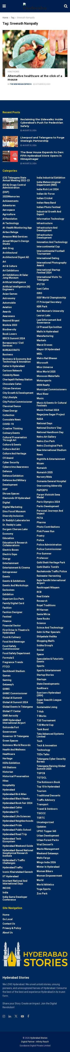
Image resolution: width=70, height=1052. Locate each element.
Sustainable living (47, 707)
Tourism (41, 791)
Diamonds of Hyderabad (16, 498)
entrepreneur (10, 572)
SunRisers (42, 688)
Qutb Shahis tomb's (48, 567)
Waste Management (48, 849)
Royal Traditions (46, 605)
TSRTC (41, 817)
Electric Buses (11, 549)
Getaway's (8, 684)
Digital (6, 502)
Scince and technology (50, 627)
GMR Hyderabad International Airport (14, 721)
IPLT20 (41, 284)
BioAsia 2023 (10, 325)
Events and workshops (15, 585)
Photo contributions (48, 526)
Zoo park (42, 893)
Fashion (7, 607)
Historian (8, 771)
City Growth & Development (18, 393)
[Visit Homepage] (35, 6)
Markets (41, 340)
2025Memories (11, 196)
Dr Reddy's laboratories (16, 520)
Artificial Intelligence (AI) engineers (16, 288)
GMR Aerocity (10, 715)
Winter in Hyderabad (48, 866)
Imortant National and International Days (15, 882)
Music (40, 398)
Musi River (43, 394)
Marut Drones (44, 345)
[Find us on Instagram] (4, 1016)
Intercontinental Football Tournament (51, 252)
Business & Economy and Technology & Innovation (17, 360)
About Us (8, 932)
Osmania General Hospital (51, 481)
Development (10, 484)
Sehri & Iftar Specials (48, 632)
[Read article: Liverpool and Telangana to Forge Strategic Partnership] (10, 141)
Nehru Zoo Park (46, 441)
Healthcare (13, 72)
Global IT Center (12, 711)
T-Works (41, 716)
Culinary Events (11, 433)
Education (8, 538)
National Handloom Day (50, 432)
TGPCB (41, 773)
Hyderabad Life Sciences (17, 816)
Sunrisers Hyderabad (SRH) (49, 694)
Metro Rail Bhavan (47, 358)
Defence (7, 471)
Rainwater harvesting (49, 575)
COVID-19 (8, 424)
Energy (6, 558)
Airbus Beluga (10, 232)
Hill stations (9, 767)
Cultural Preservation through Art (15, 439)
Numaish (42, 468)
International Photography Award (51, 264)
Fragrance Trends (13, 662)
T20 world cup (45, 725)
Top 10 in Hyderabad (48, 786)
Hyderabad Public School (17, 829)
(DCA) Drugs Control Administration (14, 186)
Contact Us (9, 923)
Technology (43, 750)
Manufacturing (45, 336)
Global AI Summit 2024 (15, 702)
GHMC (6, 689)
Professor (42, 558)
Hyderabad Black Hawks (16, 798)
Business (8, 354)
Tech (39, 741)
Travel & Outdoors (47, 809)
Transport (42, 804)
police (40, 540)
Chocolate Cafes (12, 384)
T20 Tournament (46, 720)
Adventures (9, 205)
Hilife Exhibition (11, 763)
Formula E (8, 657)
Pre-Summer (44, 553)
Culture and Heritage (14, 453)
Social (40, 650)
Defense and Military (14, 480)
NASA (40, 419)
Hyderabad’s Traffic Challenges (14, 861)
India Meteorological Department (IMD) (48, 183)
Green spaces (10, 740)
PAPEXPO (42, 490)
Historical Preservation (16, 776)
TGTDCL (42, 777)
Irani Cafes (43, 288)
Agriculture (9, 214)
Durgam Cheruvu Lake (15, 529)
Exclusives (8, 590)
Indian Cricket (44, 198)
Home (5, 17)
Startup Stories (45, 675)
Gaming (7, 680)
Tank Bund (43, 729)
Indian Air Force (46, 193)
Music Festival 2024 (48, 410)
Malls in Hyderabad (47, 331)
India (5, 892)
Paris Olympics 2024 (48, 501)
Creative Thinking (13, 428)
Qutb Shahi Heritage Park (51, 562)
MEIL (39, 353)
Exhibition (8, 594)
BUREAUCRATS (11, 350)
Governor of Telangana (16, 736)
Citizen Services (12, 388)
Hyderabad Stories (38, 1038)
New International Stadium (51, 450)
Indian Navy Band (46, 202)
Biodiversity (9, 329)
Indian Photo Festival (48, 207)
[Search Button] (65, 6)
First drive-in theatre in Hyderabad (16, 631)
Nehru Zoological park (50, 445)
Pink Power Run (45, 531)
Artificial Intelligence (14, 282)
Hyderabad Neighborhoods (18, 820)
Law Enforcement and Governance (49, 321)
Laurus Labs (43, 315)
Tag (12, 17)
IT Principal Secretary (49, 302)
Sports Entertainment (49, 670)
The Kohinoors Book (48, 782)
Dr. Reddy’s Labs (12, 524)
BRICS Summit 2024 (14, 338)
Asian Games (10, 293)
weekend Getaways (47, 853)
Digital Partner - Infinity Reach (35, 1042)
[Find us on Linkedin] (9, 1016)
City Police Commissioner (17, 401)
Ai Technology (11, 223)
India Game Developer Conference (15, 898)
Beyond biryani (11, 320)
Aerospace (9, 210)
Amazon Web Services (15, 236)
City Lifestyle (10, 397)
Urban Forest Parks (48, 840)
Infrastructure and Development (47, 229)
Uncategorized (45, 822)
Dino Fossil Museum (14, 511)
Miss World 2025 (46, 371)
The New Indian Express (21, 84)
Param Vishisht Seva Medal (48, 496)
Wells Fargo (43, 858)
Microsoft (42, 362)
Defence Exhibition (13, 475)
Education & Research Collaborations (15, 544)
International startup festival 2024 (48, 271)
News (40, 454)
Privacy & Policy (12, 928)
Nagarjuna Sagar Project (51, 414)
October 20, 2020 (42, 84)
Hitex (5, 780)
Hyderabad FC (11, 812)
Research (42, 601)
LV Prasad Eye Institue (49, 327)
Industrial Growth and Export (49, 213)
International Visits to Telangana (49, 278)
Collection (8, 415)
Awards (7, 311)
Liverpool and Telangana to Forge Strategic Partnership (42, 139)
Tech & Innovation (47, 745)
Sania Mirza (43, 614)
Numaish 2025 (45, 472)
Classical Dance (12, 406)
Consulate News (12, 419)
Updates (41, 826)
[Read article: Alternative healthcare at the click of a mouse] (35, 53)
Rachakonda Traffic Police (52, 571)
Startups (41, 679)
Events (6, 576)
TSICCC (41, 813)
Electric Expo (10, 554)
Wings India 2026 (46, 862)
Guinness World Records (17, 745)
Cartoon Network (12, 370)
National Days (44, 423)
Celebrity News (11, 375)
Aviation (7, 307)
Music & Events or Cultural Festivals (52, 404)
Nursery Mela (44, 476)
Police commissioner (49, 549)
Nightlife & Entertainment (51, 459)
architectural (10, 252)
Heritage (7, 758)
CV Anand (8, 458)
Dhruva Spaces (11, 493)
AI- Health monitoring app (17, 227)
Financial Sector (12, 625)
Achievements (11, 201)
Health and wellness (14, 749)
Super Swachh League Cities (49, 701)
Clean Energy (10, 410)
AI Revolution (10, 218)
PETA (40, 518)
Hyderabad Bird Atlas (15, 794)
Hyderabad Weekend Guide (18, 846)
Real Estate (43, 596)
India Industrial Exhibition (51, 177)
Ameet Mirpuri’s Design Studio (16, 242)
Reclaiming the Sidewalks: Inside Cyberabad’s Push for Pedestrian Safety (41, 123)
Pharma (41, 522)
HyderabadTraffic (13, 867)
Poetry (40, 535)
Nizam (40, 463)
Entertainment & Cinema (16, 567)
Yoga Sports (44, 889)
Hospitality (9, 785)
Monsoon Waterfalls (48, 376)
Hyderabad (9, 789)
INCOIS (7, 888)
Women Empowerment (49, 875)
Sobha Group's (45, 645)
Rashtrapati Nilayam (48, 587)
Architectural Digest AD (16, 257)
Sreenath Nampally (26, 17)
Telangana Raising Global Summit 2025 (51, 767)
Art (4, 261)
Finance (7, 621)
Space (40, 654)
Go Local (8, 919)
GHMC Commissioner (15, 693)
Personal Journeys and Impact (50, 512)
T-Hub (40, 711)
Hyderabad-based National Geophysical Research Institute (18, 853)
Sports (40, 666)
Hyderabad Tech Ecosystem (12, 840)
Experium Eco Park (13, 598)
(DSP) (6, 192)
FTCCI (6, 666)
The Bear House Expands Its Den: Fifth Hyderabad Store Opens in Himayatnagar (42, 156)
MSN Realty (43, 385)
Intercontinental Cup (48, 246)
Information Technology (50, 218)
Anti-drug (8, 248)
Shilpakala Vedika (47, 636)
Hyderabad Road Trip (15, 834)
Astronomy (9, 298)
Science (41, 623)
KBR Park (42, 306)
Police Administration (49, 544)
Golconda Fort (11, 727)
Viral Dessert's (45, 844)
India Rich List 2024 (47, 189)
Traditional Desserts (48, 795)
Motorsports (44, 380)
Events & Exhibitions (14, 581)
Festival (7, 616)
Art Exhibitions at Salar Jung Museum (15, 276)
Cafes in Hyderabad (14, 366)
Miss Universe (45, 367)
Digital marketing (12, 507)
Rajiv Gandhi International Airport (51, 581)
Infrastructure (44, 223)
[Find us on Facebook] (28, 1016)
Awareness (9, 316)
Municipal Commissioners (52, 389)
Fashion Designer (12, 612)
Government (9, 731)
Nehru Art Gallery (46, 436)
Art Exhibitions (11, 270)
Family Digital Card (13, 603)
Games (7, 675)
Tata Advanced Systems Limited (50, 735)
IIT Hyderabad (11, 876)
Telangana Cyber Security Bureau (51, 760)
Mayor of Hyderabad (48, 349)
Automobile (9, 302)
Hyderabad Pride (12, 825)
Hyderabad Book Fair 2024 (17, 803)
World (40, 880)
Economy (8, 533)
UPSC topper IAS (46, 831)
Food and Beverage (14, 641)
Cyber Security (11, 462)
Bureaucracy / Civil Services (13, 344)
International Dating (48, 258)
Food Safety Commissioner (11, 647)
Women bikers (45, 871)
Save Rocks (43, 618)
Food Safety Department (16, 653)
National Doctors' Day (49, 427)
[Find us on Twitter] (16, 1016)
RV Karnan (42, 609)
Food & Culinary (12, 637)
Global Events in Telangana (18, 706)
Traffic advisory (46, 800)
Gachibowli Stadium (14, 671)
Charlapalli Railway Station (17, 379)
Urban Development (48, 835)
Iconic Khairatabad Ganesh (18, 872)
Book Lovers (10, 334)
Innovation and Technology (52, 242)
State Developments (48, 683)
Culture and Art (11, 449)
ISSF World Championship (51, 297)
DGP (5, 489)
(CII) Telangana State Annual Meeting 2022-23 (16, 179)
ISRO (39, 293)
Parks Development (48, 506)
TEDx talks (43, 754)
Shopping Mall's (46, 641)
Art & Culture (10, 266)
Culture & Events (12, 444)
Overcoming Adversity (49, 485)
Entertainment (11, 563)
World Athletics (45, 884)
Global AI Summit (12, 697)
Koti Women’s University (50, 311)
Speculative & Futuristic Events (50, 660)
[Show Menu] (4, 6)
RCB (39, 592)
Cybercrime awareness (16, 467)
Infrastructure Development (44, 236)
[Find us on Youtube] (22, 1016)
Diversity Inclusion (13, 516)
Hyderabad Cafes (12, 807)
